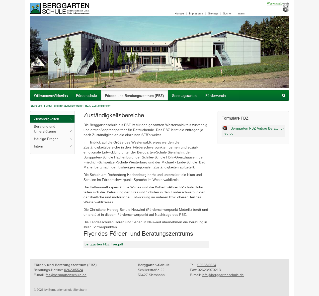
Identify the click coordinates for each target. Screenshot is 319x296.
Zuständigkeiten (101, 105)
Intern (241, 13)
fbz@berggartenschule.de (66, 275)
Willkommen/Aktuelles (51, 95)
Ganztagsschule (184, 95)
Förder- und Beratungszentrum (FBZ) (134, 95)
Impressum (196, 13)
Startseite (36, 105)
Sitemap (213, 13)
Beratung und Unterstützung (45, 128)
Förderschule (86, 95)
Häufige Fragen (46, 139)
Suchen (227, 13)
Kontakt (179, 13)
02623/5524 (73, 270)
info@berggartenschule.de (223, 275)
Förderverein (215, 95)
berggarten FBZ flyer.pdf (103, 244)
